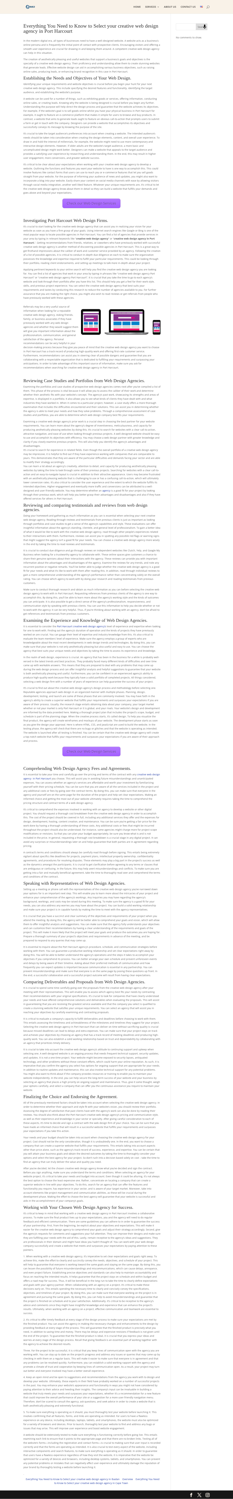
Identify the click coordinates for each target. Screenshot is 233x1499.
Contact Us (188, 7)
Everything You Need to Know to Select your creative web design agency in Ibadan (73, 1479)
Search (202, 26)
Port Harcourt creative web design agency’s (81, 626)
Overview (127, 1479)
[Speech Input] (204, 27)
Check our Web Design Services (91, 203)
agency (106, 490)
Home (137, 7)
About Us (170, 7)
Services (150, 7)
